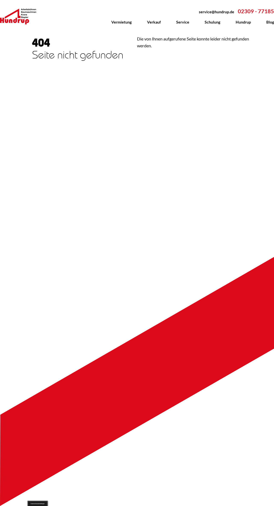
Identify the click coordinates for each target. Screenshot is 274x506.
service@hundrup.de (216, 11)
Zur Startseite (20, 16)
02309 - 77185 (256, 11)
